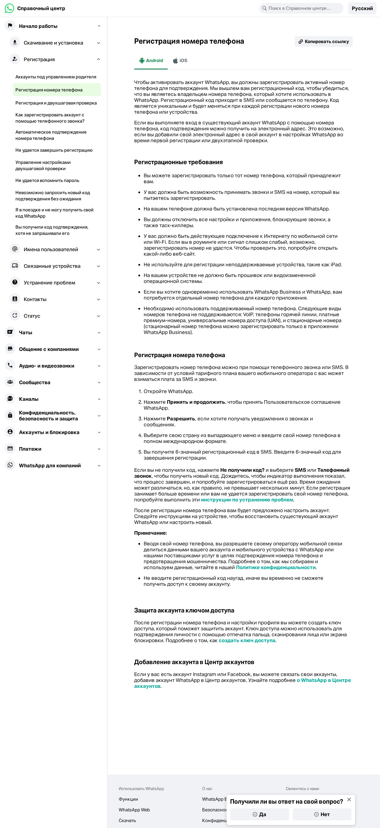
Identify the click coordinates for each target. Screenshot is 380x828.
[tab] (151, 60)
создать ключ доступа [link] (247, 640)
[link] (35, 8)
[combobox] (305, 8)
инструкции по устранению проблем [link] (247, 499)
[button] (362, 8)
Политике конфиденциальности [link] (276, 567)
